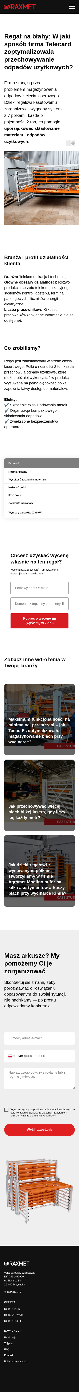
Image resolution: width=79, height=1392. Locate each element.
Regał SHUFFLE (13, 1320)
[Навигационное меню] (72, 7)
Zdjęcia (8, 1343)
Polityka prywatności (16, 1361)
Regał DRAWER (13, 1314)
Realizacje (10, 1337)
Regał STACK (12, 1309)
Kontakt (8, 1355)
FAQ (6, 1349)
